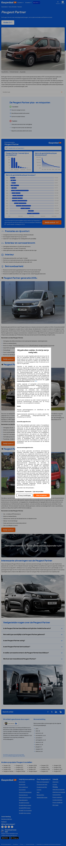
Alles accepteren (41, 495)
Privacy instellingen (24, 495)
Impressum (28, 491)
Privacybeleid (20, 491)
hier (36, 381)
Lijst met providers (38, 491)
